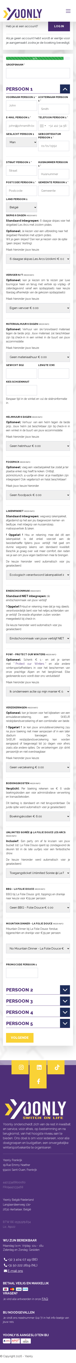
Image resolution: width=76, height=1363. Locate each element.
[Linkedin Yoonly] (38, 1067)
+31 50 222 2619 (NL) (22, 1265)
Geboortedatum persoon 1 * (49, 136)
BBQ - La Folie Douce (25, 889)
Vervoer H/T (20, 275)
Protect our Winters (30, 663)
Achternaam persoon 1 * (53, 99)
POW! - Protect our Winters (31, 654)
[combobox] (42, 126)
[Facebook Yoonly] (38, 1081)
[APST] (16, 1341)
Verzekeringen (22, 707)
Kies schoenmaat (17, 381)
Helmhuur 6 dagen (24, 417)
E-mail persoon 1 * (18, 117)
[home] (22, 11)
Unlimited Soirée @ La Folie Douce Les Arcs (35, 834)
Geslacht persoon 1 (20, 134)
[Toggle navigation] (69, 11)
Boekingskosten (23, 783)
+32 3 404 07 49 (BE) (23, 1259)
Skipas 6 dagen (21, 215)
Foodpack (18, 462)
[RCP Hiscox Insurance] (26, 1341)
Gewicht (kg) (15, 365)
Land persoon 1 (16, 199)
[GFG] (7, 1341)
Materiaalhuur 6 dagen (27, 324)
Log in (59, 26)
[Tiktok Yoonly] (56, 1067)
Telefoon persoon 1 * (53, 117)
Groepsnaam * (15, 64)
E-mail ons (15, 1271)
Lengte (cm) (46, 365)
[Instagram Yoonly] (20, 1067)
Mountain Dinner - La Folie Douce (34, 923)
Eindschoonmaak (23, 591)
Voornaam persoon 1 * (21, 97)
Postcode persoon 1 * (21, 182)
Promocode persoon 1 (21, 964)
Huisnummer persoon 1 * (53, 164)
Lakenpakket (20, 511)
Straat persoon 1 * (19, 162)
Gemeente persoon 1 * (53, 182)
